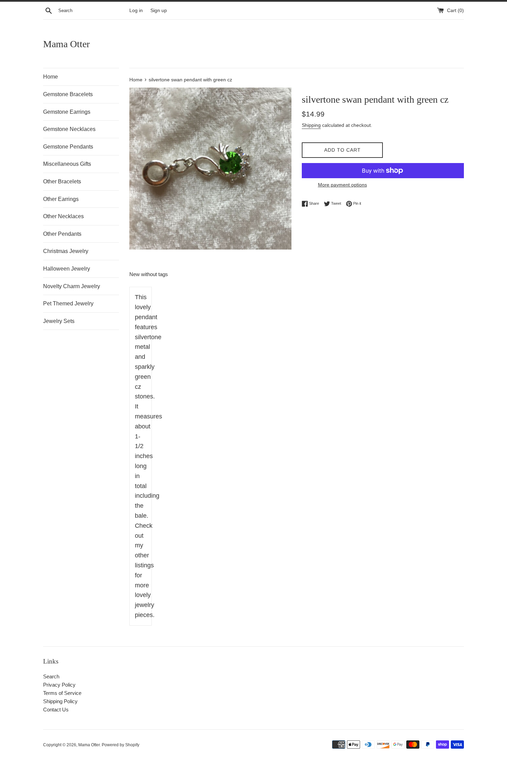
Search (51, 676)
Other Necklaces (63, 216)
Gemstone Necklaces (69, 129)
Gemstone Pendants (68, 147)
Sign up (158, 10)
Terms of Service (62, 693)
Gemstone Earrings (66, 112)
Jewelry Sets (58, 321)
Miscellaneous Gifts (67, 164)
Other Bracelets (62, 181)
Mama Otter (66, 44)
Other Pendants (62, 234)
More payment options (342, 185)
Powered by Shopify (120, 744)
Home (50, 77)
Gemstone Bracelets (68, 94)
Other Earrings (61, 199)
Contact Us (56, 709)
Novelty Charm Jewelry (71, 286)
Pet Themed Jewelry (68, 303)
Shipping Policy (60, 701)
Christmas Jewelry (65, 251)
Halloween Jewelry (66, 269)
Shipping (311, 125)
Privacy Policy (59, 685)
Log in (136, 10)
